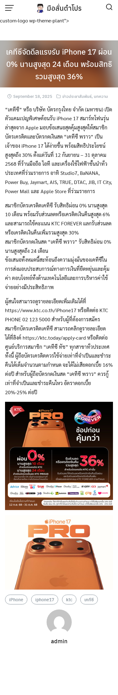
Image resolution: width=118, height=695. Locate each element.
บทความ (101, 96)
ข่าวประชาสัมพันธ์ (77, 96)
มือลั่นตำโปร (64, 8)
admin (59, 641)
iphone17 (44, 599)
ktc (69, 599)
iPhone (16, 599)
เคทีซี (89, 599)
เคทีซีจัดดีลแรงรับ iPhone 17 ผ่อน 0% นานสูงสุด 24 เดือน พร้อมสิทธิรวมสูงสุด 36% (59, 63)
